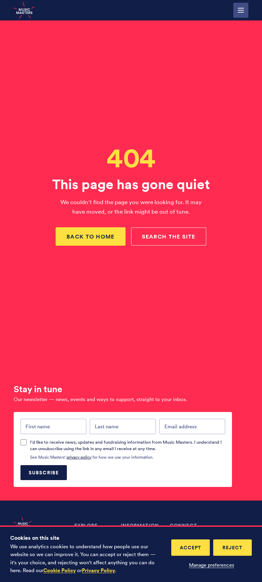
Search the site (168, 236)
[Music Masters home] (24, 10)
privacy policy (79, 457)
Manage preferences (211, 565)
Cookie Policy (59, 570)
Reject (232, 548)
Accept (191, 548)
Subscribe (44, 473)
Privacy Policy (98, 570)
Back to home (90, 236)
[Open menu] (240, 10)
